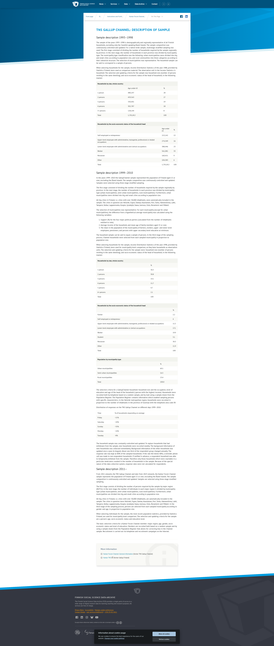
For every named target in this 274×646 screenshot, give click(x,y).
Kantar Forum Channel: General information (118, 554)
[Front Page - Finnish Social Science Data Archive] (83, 4)
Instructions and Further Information (117, 16)
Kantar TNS (108, 558)
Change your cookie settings (114, 638)
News (101, 4)
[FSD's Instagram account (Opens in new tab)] (87, 617)
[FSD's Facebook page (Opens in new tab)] (181, 16)
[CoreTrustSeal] (78, 632)
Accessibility (89, 610)
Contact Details (80, 612)
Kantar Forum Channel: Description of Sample (139, 16)
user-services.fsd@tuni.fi (94, 612)
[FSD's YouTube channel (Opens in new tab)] (96, 617)
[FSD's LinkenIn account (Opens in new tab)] (81, 617)
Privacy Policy (79, 610)
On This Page (155, 16)
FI (163, 4)
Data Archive (139, 4)
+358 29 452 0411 (111, 612)
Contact (154, 4)
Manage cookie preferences (104, 610)
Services (114, 4)
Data (126, 4)
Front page (89, 16)
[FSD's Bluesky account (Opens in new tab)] (92, 617)
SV (168, 4)
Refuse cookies (164, 639)
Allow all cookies (164, 634)
